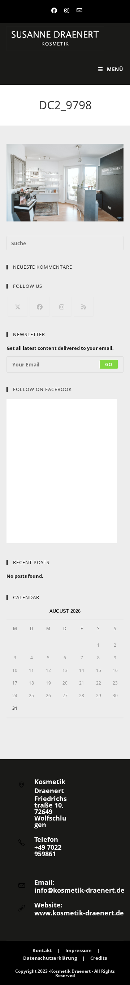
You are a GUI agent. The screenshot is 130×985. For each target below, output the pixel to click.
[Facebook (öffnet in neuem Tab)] (54, 10)
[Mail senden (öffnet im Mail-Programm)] (77, 10)
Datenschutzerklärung (50, 958)
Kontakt (42, 950)
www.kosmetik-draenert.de (79, 913)
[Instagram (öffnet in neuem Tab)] (67, 10)
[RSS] (84, 307)
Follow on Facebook (42, 389)
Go (108, 364)
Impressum (78, 950)
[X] (17, 307)
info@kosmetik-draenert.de (79, 890)
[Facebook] (39, 307)
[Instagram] (62, 307)
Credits (98, 958)
